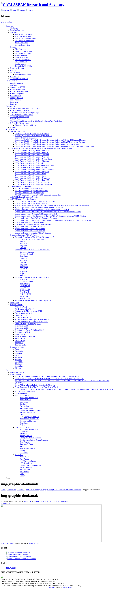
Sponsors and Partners (28, 421)
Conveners (24, 402)
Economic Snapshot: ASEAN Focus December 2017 (34, 237)
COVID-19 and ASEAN (19, 110)
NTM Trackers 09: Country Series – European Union (34, 165)
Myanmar (23, 271)
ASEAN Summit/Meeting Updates (23, 199)
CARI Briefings (21, 393)
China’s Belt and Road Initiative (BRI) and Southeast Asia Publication (36, 121)
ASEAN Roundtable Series (25, 391)
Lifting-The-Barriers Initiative (31, 465)
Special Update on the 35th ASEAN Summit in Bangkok (36, 214)
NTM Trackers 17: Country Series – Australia (32, 182)
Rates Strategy (25, 256)
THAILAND (25, 292)
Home (3, 490)
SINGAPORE (25, 298)
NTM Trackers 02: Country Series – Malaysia (32, 151)
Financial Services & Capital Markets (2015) (31, 322)
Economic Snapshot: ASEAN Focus (23, 235)
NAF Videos (24, 472)
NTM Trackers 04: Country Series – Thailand (32, 155)
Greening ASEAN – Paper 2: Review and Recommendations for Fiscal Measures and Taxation (50, 142)
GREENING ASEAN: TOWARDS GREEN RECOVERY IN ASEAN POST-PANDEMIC (49, 379)
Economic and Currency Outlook (32, 239)
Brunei (17, 349)
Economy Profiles (17, 347)
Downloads (24, 423)
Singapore (23, 246)
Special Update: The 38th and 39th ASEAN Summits (34, 201)
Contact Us (14, 77)
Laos (17, 355)
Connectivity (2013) (22, 315)
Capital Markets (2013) (23, 313)
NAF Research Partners (28, 461)
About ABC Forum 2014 (29, 429)
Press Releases (15, 100)
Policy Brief (14, 303)
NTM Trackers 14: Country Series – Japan (30, 176)
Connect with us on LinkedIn (24, 559)
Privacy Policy (11, 568)
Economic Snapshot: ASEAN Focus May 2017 (32, 250)
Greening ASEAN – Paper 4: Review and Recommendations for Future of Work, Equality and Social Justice (55, 146)
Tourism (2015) (20, 345)
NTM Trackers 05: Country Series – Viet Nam (32, 157)
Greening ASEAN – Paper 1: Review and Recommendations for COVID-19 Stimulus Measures (50, 140)
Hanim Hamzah (21, 55)
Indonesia (23, 243)
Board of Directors (17, 30)
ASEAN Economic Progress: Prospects (29, 193)
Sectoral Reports (16, 305)
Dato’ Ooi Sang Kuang (23, 51)
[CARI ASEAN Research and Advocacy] (32, 4)
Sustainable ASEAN (18, 131)
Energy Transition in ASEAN (26, 138)
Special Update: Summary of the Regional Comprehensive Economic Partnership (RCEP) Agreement (52, 205)
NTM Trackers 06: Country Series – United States (33, 159)
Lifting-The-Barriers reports (20, 123)
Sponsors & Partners (27, 444)
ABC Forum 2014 (22, 427)
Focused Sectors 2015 (28, 412)
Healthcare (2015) (21, 328)
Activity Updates (16, 83)
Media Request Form (23, 74)
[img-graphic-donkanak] (51, 541)
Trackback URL (35, 543)
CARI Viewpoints (17, 93)
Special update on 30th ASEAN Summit (30, 231)
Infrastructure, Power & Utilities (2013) (29, 330)
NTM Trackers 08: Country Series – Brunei (31, 163)
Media (22, 415)
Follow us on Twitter (20, 554)
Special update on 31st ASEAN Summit (30, 229)
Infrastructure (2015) (22, 332)
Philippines (24, 267)
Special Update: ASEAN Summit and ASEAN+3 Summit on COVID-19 (42, 210)
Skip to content (6, 22)
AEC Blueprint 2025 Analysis (21, 115)
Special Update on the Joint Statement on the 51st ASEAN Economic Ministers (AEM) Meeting (50, 216)
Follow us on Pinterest (22, 557)
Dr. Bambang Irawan (23, 53)
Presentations (24, 406)
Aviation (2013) (21, 307)
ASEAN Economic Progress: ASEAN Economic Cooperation (38, 195)
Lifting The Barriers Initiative (30, 410)
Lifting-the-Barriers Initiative (25, 125)
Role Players (24, 442)
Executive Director (17, 68)
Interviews (14, 102)
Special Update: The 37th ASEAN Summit (31, 203)
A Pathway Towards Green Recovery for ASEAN (33, 136)
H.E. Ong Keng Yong (23, 36)
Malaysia (23, 241)
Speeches (13, 104)
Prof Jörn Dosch (21, 62)
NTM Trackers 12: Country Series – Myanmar (32, 172)
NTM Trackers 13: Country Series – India (30, 174)
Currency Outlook (26, 254)
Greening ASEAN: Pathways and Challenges (32, 134)
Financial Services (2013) (24, 317)
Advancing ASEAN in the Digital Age (24, 112)
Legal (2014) (20, 334)
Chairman (14, 28)
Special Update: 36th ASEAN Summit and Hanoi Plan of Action (39, 208)
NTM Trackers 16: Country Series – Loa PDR (32, 180)
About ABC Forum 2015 (29, 398)
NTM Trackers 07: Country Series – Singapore (32, 161)
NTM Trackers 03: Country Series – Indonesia (32, 153)
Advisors (13, 32)
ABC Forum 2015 (22, 396)
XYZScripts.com (67, 587)
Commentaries (15, 96)
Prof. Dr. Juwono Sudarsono (25, 39)
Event (8, 370)
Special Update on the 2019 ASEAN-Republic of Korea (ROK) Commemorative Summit (48, 212)
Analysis (13, 85)
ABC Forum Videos (27, 448)
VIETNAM (24, 296)
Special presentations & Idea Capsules (34, 440)
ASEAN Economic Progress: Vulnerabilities (31, 191)
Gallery (22, 425)
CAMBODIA (25, 286)
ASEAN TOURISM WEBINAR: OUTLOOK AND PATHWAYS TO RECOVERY (47, 377)
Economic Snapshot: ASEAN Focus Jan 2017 (32, 277)
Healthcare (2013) (21, 326)
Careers (13, 70)
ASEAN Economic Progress (21, 186)
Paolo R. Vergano (21, 58)
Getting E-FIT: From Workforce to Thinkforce (64, 490)
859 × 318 (27, 501)
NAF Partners (25, 469)
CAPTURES (15, 119)
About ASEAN (11, 129)
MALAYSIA (25, 288)
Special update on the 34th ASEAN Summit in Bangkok (36, 218)
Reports (13, 127)
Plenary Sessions (26, 436)
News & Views (11, 81)
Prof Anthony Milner (22, 45)
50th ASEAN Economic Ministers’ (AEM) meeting (34, 224)
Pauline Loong (20, 64)
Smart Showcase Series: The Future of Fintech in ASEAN (36, 387)
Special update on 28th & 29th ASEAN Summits (33, 233)
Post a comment (7, 543)
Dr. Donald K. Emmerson (24, 41)
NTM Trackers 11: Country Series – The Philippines (34, 170)
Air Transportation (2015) (24, 309)
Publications (10, 106)
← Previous (5, 503)
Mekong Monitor (16, 98)
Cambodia (23, 258)
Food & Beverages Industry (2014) (28, 324)
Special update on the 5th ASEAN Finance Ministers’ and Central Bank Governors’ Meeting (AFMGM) (53, 220)
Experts (13, 47)
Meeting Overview (27, 408)
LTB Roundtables (26, 463)
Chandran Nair (20, 49)
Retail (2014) (20, 341)
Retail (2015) (20, 339)
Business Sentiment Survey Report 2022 (25, 108)
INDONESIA (25, 290)
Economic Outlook (27, 252)
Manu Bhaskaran (21, 43)
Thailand (23, 248)
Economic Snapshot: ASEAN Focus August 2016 (33, 300)
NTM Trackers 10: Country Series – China (31, 167)
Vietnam (23, 273)
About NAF (24, 457)
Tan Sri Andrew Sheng (23, 34)
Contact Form (51, 587)
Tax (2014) (19, 343)
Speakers (23, 404)
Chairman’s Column (17, 89)
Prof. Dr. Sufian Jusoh (23, 60)
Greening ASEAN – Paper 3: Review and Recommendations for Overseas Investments (47, 144)
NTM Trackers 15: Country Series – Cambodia (32, 178)
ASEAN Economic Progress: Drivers (29, 189)
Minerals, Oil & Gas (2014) (25, 336)
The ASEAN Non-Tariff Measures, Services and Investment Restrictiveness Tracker (41, 148)
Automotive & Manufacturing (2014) (28, 311)
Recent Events (15, 374)
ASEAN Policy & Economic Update (24, 197)
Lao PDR (23, 269)
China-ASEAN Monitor (19, 91)
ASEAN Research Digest (19, 117)
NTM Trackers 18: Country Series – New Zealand (33, 184)
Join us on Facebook (22, 552)
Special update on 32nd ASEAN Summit (30, 227)
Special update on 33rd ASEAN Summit (30, 222)
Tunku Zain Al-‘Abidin (23, 66)
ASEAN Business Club (19, 79)
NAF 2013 (19, 455)
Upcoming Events (17, 372)
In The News (15, 72)
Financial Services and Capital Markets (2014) (32, 319)
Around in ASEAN (17, 87)
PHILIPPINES (25, 294)
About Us (9, 26)
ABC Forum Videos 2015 (29, 419)
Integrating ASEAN (31, 417)
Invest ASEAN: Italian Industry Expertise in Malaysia (35, 385)
